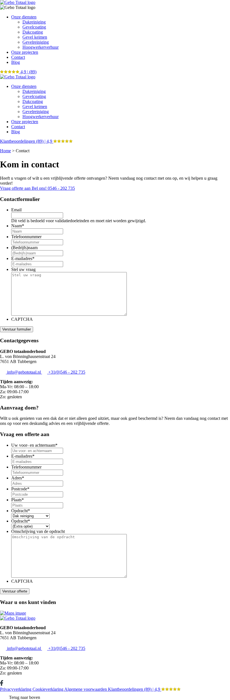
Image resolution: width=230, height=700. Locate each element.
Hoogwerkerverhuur (40, 47)
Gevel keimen (34, 37)
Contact (18, 57)
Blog (15, 62)
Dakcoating (32, 32)
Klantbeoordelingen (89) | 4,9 (26, 141)
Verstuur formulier (16, 329)
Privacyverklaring (16, 689)
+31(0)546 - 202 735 (66, 372)
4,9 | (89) (27, 71)
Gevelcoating (34, 27)
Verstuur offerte (14, 591)
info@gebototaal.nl (24, 372)
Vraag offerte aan (16, 188)
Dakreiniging (34, 22)
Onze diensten (23, 17)
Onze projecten (24, 52)
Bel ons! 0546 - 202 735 (53, 188)
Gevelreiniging (35, 42)
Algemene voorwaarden (86, 689)
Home (5, 150)
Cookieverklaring (48, 689)
